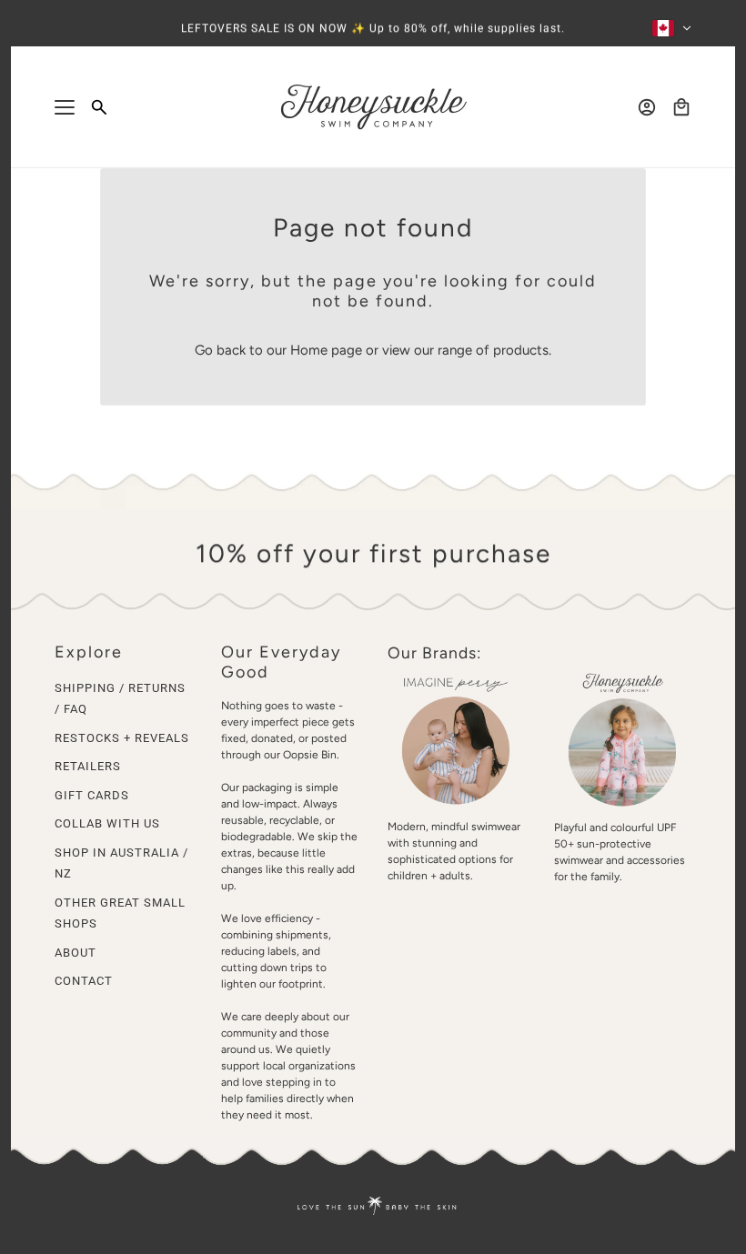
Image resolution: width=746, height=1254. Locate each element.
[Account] (647, 107)
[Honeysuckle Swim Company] (373, 107)
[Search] (99, 107)
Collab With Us (107, 823)
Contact (84, 981)
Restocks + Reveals (122, 738)
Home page (326, 350)
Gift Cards (92, 795)
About (75, 952)
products (521, 350)
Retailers (88, 766)
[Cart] (681, 107)
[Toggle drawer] (65, 107)
